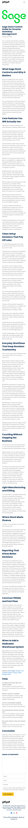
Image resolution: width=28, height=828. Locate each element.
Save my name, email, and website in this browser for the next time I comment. (14, 789)
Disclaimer (15, 817)
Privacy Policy (7, 817)
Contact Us (14, 819)
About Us (21, 817)
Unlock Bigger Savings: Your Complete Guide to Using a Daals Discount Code (13, 672)
